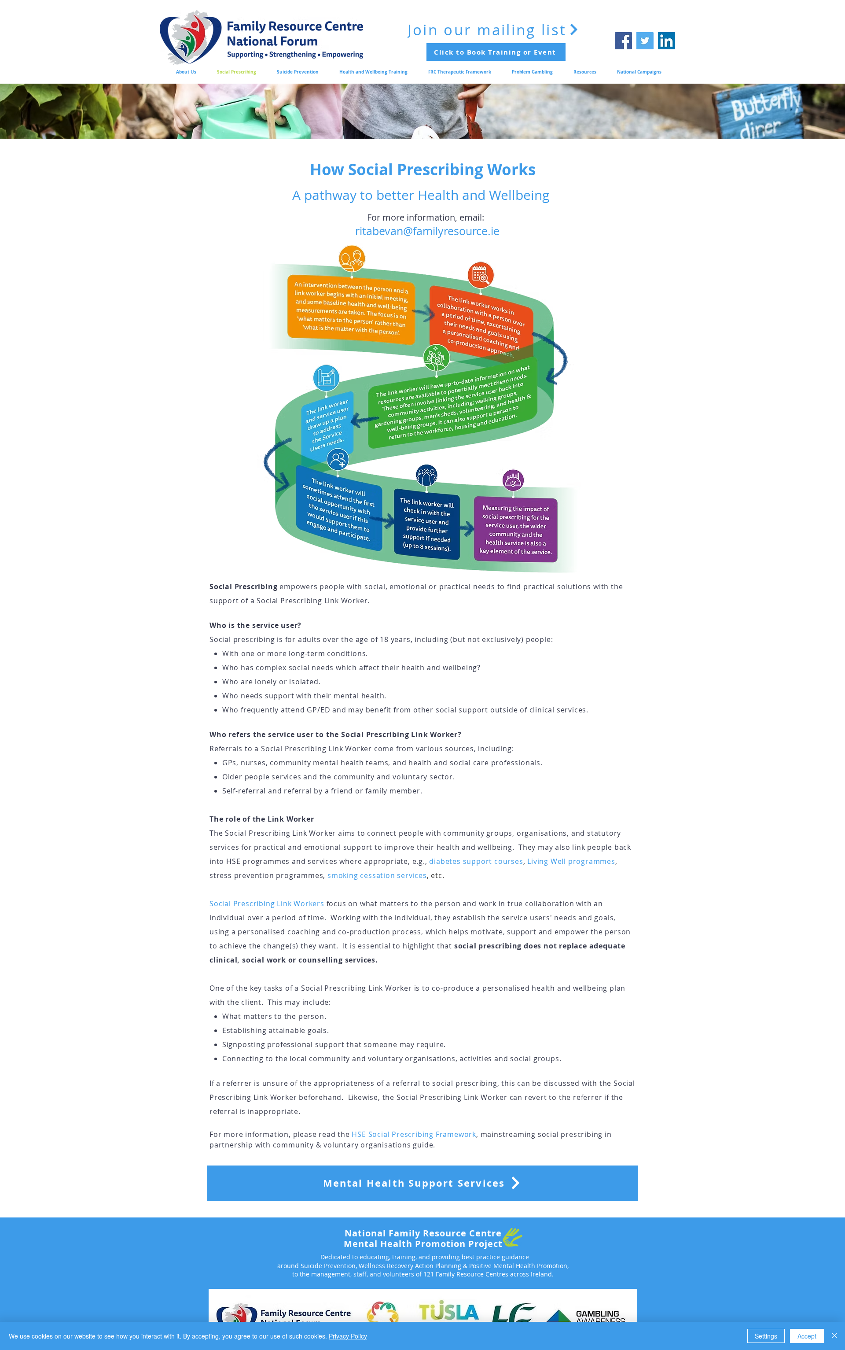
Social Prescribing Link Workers (266, 903)
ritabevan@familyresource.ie (427, 231)
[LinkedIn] (666, 40)
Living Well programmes (571, 861)
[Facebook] (623, 40)
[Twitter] (645, 40)
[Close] (834, 1336)
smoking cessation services (377, 875)
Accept (806, 1336)
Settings (766, 1336)
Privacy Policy (348, 1336)
